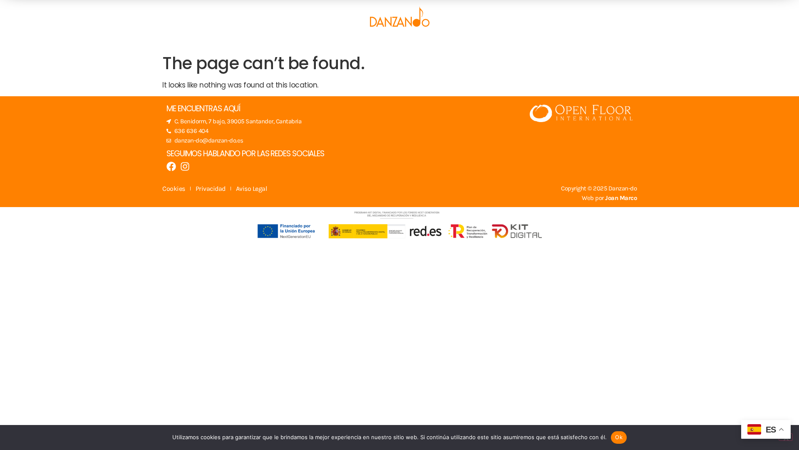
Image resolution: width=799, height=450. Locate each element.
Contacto (519, 41)
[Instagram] (185, 166)
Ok (619, 437)
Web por (609, 198)
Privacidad (211, 188)
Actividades (384, 41)
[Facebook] (171, 166)
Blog (429, 41)
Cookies (173, 188)
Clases (325, 41)
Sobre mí (469, 41)
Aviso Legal (251, 188)
